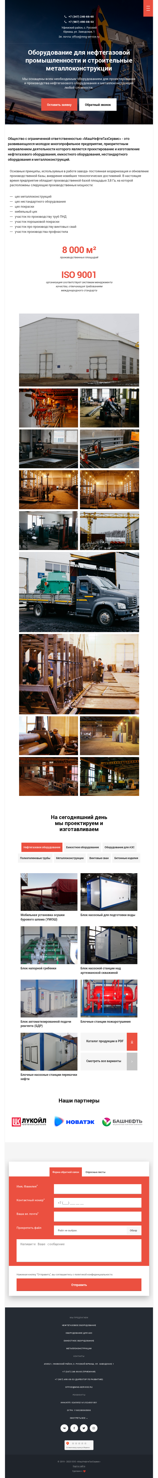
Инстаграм (93, 1428)
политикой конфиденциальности (93, 1274)
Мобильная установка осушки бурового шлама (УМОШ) (43, 917)
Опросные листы (96, 1172)
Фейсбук (74, 1428)
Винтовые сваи (99, 858)
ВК (64, 1428)
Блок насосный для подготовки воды (108, 915)
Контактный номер (31, 1200)
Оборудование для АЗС (119, 847)
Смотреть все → (79, 1418)
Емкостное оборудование (82, 847)
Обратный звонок (98, 105)
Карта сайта (79, 1466)
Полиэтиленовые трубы (35, 858)
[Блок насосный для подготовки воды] (109, 892)
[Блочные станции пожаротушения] (109, 998)
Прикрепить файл (29, 1228)
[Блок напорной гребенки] (49, 945)
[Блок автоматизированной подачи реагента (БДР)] (49, 998)
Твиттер (84, 1428)
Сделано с (77, 1471)
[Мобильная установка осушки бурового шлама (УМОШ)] (49, 892)
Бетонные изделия (126, 858)
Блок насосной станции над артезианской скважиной (101, 970)
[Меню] (148, 8)
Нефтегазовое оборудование (42, 847)
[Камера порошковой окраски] (109, 735)
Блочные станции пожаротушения (106, 1021)
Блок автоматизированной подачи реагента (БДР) (46, 1023)
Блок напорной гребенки (38, 968)
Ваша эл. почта (28, 1214)
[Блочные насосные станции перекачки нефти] (49, 1052)
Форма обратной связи (65, 1172)
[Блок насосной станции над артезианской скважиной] (109, 945)
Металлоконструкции (70, 858)
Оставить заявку (59, 105)
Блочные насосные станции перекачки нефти (49, 1077)
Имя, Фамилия (27, 1186)
